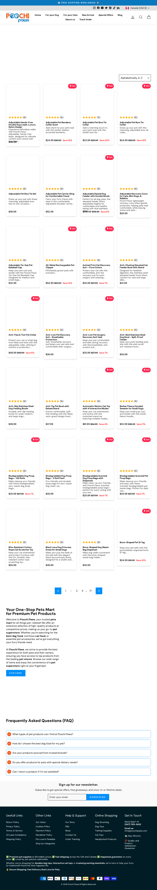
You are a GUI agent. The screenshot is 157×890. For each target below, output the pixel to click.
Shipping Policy (13, 839)
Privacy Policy (13, 826)
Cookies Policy (43, 826)
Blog (120, 15)
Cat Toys (99, 835)
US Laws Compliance (16, 835)
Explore (15, 673)
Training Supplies (103, 830)
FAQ (67, 826)
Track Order (85, 19)
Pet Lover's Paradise (45, 839)
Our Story (70, 822)
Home (38, 15)
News (68, 830)
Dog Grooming (102, 822)
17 (91, 590)
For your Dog (52, 15)
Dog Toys (99, 826)
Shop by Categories (45, 843)
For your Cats (70, 15)
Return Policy (12, 822)
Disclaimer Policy (44, 835)
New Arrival (88, 15)
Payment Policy (43, 830)
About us (70, 19)
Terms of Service (14, 830)
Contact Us (70, 835)
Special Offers (106, 15)
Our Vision (41, 822)
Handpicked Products (105, 839)
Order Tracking (72, 839)
